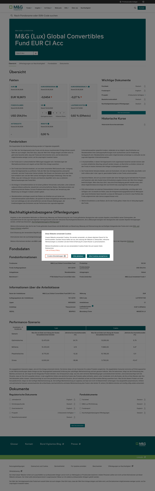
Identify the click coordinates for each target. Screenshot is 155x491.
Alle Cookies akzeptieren (98, 256)
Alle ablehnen (78, 256)
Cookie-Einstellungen (55, 256)
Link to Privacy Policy (53, 250)
